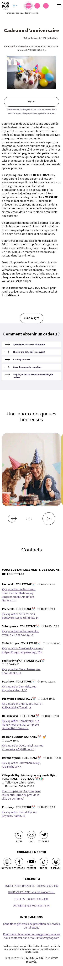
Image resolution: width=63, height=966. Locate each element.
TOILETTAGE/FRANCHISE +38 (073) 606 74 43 (31, 886)
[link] (46, 6)
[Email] (31, 835)
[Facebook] (19, 862)
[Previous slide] (12, 518)
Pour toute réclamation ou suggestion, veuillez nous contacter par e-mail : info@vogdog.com (31, 936)
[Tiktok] (44, 862)
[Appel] (19, 835)
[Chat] (37, 6)
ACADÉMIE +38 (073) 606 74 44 (31, 905)
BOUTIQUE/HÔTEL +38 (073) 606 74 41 (31, 892)
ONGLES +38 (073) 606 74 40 (31, 899)
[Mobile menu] (59, 6)
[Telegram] (44, 835)
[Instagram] (7, 862)
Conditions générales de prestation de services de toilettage (31, 925)
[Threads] (56, 862)
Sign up (31, 101)
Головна (10, 12)
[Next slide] (48, 518)
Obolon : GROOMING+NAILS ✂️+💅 (24, 737)
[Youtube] (31, 862)
